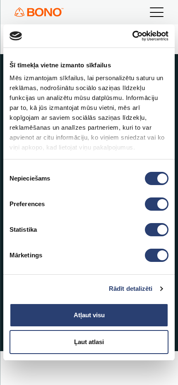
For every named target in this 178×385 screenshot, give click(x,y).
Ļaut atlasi (89, 341)
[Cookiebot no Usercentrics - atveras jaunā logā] (132, 36)
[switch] (156, 204)
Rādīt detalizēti (131, 288)
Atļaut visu (89, 314)
